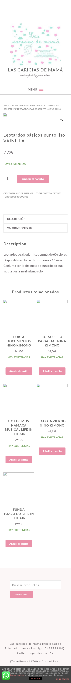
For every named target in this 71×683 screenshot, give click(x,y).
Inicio (6, 105)
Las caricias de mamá (35, 69)
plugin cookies (62, 679)
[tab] (35, 219)
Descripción (16, 218)
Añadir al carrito (33, 179)
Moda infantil (20, 105)
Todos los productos (15, 196)
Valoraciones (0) (19, 227)
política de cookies (15, 675)
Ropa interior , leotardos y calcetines (39, 193)
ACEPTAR (35, 679)
